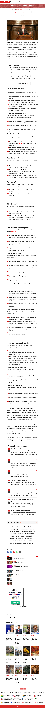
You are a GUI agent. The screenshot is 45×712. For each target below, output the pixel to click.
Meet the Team (18, 692)
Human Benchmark (11, 617)
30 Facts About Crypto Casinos (18, 558)
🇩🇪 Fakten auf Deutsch (5, 695)
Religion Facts (22, 15)
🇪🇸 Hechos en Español (26, 695)
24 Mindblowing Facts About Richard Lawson (18, 641)
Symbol (8, 609)
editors (11, 538)
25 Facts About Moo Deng (9, 661)
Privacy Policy (23, 693)
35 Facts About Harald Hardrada (34, 680)
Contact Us (34, 692)
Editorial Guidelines (27, 12)
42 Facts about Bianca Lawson (26, 640)
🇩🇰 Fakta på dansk (17, 696)
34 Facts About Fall (33, 659)
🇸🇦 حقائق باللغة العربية (15, 698)
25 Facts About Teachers (17, 661)
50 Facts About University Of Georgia (18, 680)
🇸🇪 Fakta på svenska (27, 696)
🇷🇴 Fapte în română (5, 702)
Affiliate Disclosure (4, 693)
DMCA (12, 693)
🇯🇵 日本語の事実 (19, 699)
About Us (3, 692)
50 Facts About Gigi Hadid (17, 562)
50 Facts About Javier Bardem (18, 578)
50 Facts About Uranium (25, 661)
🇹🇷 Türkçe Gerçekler (39, 702)
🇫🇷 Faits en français (16, 695)
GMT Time (9, 611)
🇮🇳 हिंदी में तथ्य (37, 698)
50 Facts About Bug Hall (17, 574)
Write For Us (41, 692)
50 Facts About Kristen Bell (18, 583)
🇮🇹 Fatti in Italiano (37, 695)
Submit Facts (30, 693)
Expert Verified (18, 12)
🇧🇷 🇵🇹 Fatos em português (6, 696)
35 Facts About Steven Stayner (9, 678)
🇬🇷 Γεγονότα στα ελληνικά (27, 698)
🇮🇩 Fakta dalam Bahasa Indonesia (7, 699)
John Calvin (34, 395)
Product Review (27, 692)
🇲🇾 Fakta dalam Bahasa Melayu (7, 701)
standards (11, 536)
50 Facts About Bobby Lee (17, 570)
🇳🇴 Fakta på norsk (37, 696)
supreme (20, 143)
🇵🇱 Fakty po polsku (32, 701)
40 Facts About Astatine (25, 680)
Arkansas (20, 122)
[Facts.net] (7, 1)
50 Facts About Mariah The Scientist (20, 566)
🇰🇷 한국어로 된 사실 (29, 699)
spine (33, 379)
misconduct (14, 231)
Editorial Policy (10, 692)
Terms (17, 693)
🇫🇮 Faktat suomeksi (5, 698)
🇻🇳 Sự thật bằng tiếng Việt (27, 702)
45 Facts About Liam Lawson (9, 640)
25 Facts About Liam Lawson (34, 640)
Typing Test (9, 614)
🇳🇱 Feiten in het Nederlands (20, 701)
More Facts (38, 693)
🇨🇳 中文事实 (3, 703)
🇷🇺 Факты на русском (15, 702)
